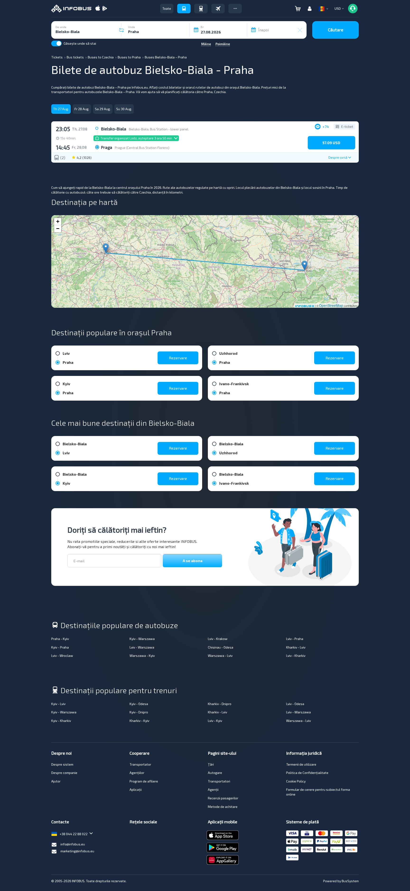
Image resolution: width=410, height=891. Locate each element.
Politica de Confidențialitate (307, 773)
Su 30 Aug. (124, 109)
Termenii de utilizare (301, 764)
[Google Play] (104, 8)
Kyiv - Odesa (139, 704)
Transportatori (219, 781)
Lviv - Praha (294, 639)
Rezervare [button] (178, 357)
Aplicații (136, 789)
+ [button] (57, 221)
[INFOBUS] (71, 8)
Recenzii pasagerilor (223, 798)
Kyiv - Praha (60, 647)
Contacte (60, 821)
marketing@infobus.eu (77, 851)
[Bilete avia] (218, 8)
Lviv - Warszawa (142, 647)
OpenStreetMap (331, 305)
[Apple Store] (98, 8)
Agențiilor (137, 773)
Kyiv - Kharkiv (61, 721)
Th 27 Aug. (61, 109)
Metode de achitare (223, 807)
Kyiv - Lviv (58, 704)
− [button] (57, 229)
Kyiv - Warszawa (142, 639)
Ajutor (56, 781)
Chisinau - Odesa (220, 647)
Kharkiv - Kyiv (139, 721)
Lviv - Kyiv (215, 721)
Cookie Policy (296, 781)
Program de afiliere (144, 781)
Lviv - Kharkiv (295, 656)
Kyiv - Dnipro (139, 712)
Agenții (213, 789)
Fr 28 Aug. (82, 109)
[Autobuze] (184, 8)
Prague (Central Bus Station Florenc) (142, 148)
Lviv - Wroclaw (62, 656)
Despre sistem (62, 764)
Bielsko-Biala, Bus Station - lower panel (158, 129)
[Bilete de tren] (201, 8)
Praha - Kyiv (60, 639)
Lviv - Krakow (218, 639)
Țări (211, 764)
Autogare (215, 773)
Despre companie (64, 773)
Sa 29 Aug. (103, 109)
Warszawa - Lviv (220, 656)
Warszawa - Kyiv (142, 656)
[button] (235, 8)
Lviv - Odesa (295, 704)
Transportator (140, 764)
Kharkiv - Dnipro (219, 704)
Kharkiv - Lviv (295, 647)
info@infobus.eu (73, 844)
